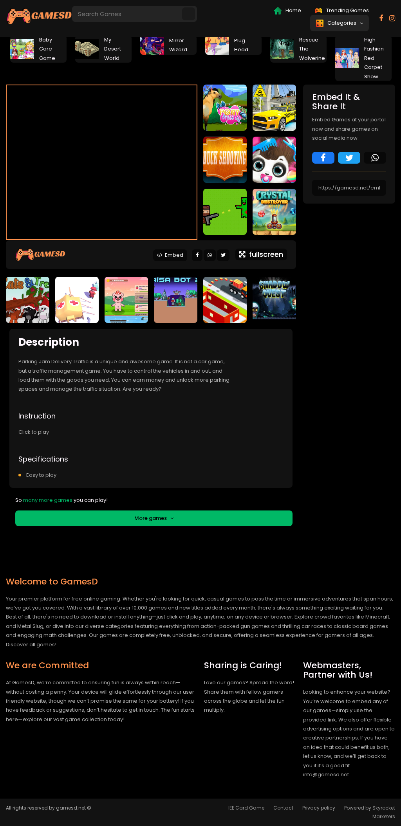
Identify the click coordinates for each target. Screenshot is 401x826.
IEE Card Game (246, 807)
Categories (343, 23)
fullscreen (264, 254)
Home (292, 10)
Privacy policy (318, 807)
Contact (283, 807)
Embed (173, 255)
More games (152, 518)
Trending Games (347, 10)
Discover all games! (31, 644)
